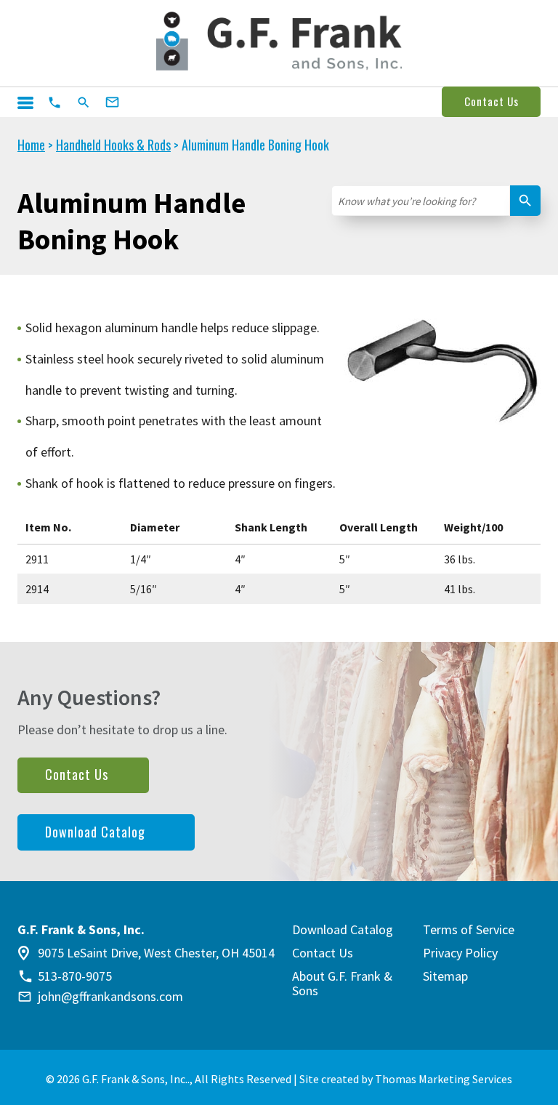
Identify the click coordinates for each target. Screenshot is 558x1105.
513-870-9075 (75, 976)
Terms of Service (468, 929)
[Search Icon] (83, 102)
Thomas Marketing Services (443, 1079)
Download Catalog (95, 831)
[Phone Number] (54, 102)
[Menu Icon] (25, 103)
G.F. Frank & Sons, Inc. (134, 1079)
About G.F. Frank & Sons (342, 983)
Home (31, 144)
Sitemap (445, 976)
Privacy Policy (460, 952)
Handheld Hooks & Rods (113, 144)
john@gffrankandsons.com (110, 996)
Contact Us (491, 101)
